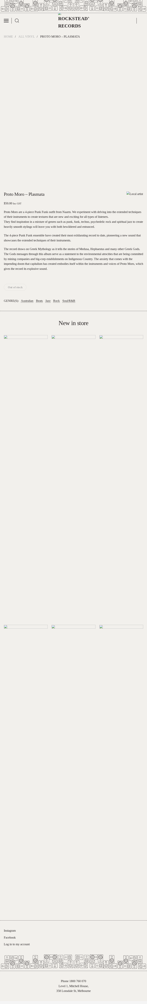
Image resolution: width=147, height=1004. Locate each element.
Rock (56, 300)
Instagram (10, 930)
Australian (27, 300)
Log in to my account (17, 944)
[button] (8, 21)
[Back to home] (73, 21)
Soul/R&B (68, 300)
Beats (39, 300)
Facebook (10, 937)
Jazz (48, 300)
